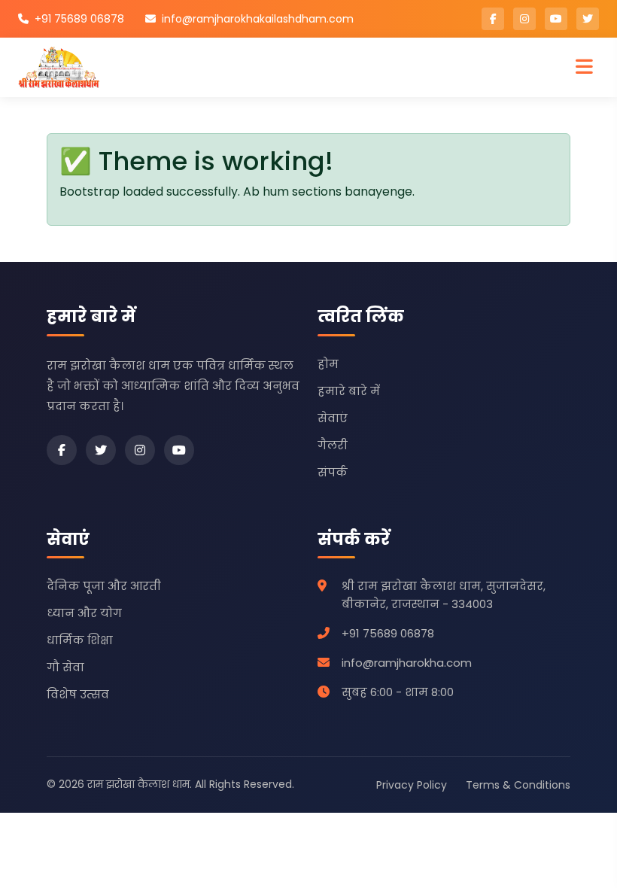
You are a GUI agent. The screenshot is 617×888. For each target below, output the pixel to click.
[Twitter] (101, 450)
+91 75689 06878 (79, 18)
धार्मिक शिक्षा (80, 640)
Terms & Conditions (518, 784)
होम (328, 364)
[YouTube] (179, 450)
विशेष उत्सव (78, 694)
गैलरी (333, 445)
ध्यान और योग (84, 613)
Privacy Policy (411, 784)
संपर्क (333, 472)
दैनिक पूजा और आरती (104, 586)
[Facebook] (62, 450)
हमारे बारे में (349, 391)
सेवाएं (333, 418)
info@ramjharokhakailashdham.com (258, 18)
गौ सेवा (65, 667)
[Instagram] (140, 450)
